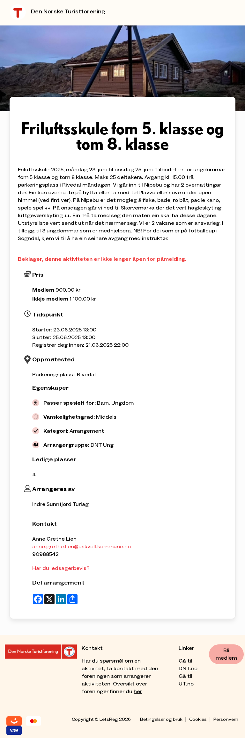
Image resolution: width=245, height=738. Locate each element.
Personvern (225, 719)
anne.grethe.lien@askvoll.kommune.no (81, 546)
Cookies (198, 719)
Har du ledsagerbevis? (60, 568)
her (138, 691)
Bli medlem (226, 654)
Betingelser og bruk (161, 719)
